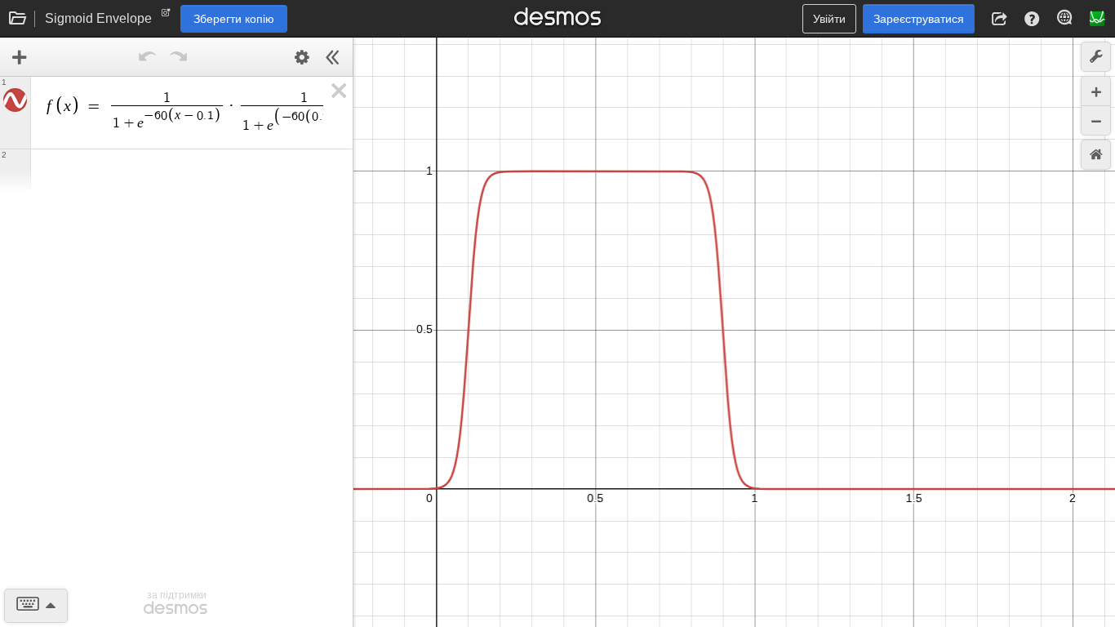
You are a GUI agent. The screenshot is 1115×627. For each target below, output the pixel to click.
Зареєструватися (918, 18)
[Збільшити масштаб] (1096, 91)
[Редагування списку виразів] (302, 57)
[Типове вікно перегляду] (1096, 155)
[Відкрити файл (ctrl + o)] (18, 19)
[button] (999, 19)
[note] (166, 16)
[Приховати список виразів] (333, 57)
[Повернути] (147, 57)
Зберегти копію (233, 18)
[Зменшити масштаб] (1096, 120)
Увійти (829, 18)
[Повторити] (178, 57)
